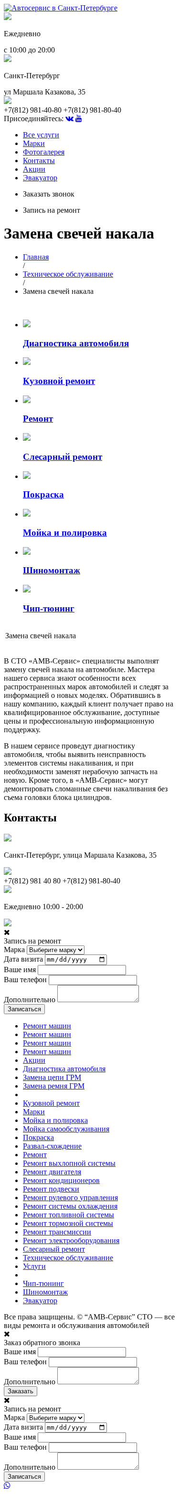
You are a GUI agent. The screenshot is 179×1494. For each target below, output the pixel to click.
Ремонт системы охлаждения (70, 1206)
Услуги (34, 1266)
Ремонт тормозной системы (68, 1223)
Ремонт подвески (51, 1189)
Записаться (24, 1009)
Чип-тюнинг (43, 1283)
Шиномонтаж (45, 1292)
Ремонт (35, 1155)
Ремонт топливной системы (68, 1215)
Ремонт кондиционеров (61, 1180)
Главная (36, 257)
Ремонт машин (47, 1026)
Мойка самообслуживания (66, 1129)
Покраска (38, 1137)
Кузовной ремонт (51, 1103)
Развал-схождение (52, 1146)
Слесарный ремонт (54, 1249)
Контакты (39, 160)
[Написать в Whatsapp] (89, 1486)
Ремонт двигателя (52, 1172)
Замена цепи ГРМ (52, 1077)
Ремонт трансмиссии (57, 1232)
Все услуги (41, 135)
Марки (34, 143)
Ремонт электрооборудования (71, 1240)
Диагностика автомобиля (64, 1069)
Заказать (20, 1391)
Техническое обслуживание (68, 274)
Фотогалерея (43, 152)
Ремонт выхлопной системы (69, 1163)
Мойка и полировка (55, 1120)
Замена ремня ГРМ (53, 1086)
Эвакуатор (40, 178)
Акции (34, 169)
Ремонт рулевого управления (70, 1197)
